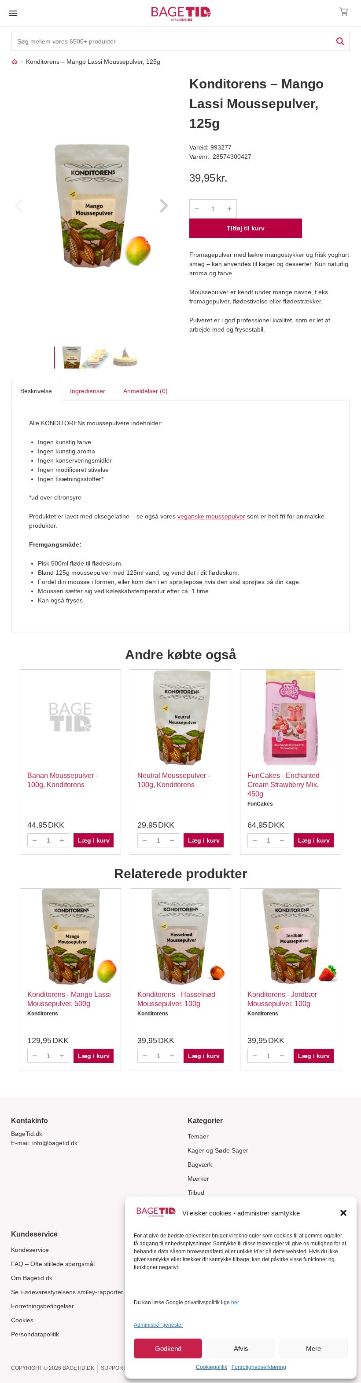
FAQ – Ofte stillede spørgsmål (53, 1263)
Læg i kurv (94, 840)
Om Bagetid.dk (31, 1277)
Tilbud (196, 1192)
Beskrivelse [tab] (36, 390)
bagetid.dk (78, 1368)
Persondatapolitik (35, 1334)
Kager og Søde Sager (218, 1150)
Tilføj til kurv (246, 228)
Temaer (198, 1136)
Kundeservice (30, 1249)
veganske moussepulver (211, 516)
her (235, 1302)
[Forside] (14, 61)
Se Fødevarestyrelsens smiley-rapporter (67, 1291)
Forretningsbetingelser (42, 1306)
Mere (313, 1348)
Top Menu (13, 13)
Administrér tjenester (158, 1325)
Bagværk (200, 1164)
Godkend (168, 1348)
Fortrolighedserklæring (259, 1367)
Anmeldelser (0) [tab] (145, 390)
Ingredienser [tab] (87, 390)
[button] (343, 1212)
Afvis (241, 1348)
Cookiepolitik (211, 1367)
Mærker (198, 1178)
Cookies (22, 1320)
